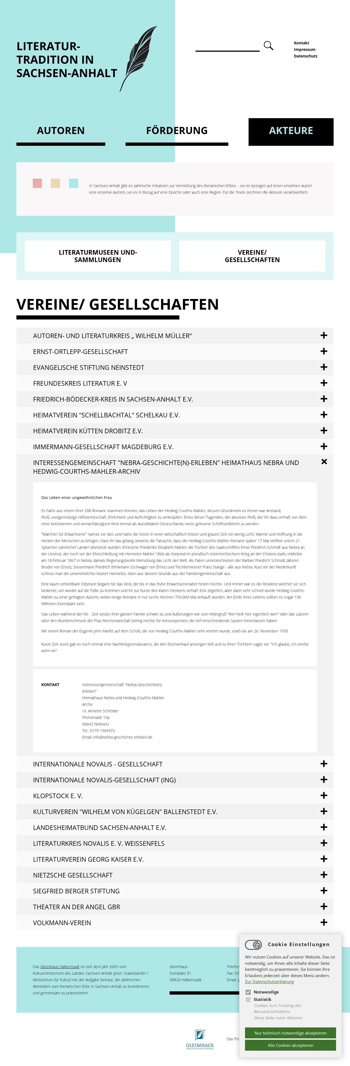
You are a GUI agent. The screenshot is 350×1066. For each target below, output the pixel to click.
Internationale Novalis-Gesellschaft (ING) (104, 779)
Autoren (61, 130)
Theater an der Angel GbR (76, 906)
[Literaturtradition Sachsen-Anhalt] (87, 91)
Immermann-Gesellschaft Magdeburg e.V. (103, 446)
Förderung (177, 130)
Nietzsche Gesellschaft (73, 875)
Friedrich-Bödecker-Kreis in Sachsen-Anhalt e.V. (113, 399)
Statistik (262, 999)
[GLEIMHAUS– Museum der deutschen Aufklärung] (200, 1038)
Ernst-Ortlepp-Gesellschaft (80, 351)
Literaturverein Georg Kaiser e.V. (88, 859)
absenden (269, 46)
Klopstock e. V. (58, 795)
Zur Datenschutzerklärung (269, 981)
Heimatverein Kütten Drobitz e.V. (88, 430)
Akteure (291, 130)
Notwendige (266, 992)
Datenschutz (305, 56)
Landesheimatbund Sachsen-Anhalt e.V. (100, 827)
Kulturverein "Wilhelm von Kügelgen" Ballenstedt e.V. (125, 811)
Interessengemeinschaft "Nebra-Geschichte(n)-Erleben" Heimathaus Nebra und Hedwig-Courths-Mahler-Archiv (166, 467)
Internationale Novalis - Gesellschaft (98, 764)
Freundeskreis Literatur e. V (80, 383)
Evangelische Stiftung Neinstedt (88, 367)
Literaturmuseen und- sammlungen (98, 256)
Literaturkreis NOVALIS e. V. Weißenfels (99, 843)
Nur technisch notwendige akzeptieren (291, 1033)
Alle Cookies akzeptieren (291, 1045)
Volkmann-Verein (62, 922)
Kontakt (301, 42)
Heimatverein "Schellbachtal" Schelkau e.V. (106, 415)
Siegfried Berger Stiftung (76, 891)
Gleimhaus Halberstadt (60, 966)
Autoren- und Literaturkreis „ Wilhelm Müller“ (112, 335)
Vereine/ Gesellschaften (252, 256)
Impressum (305, 49)
